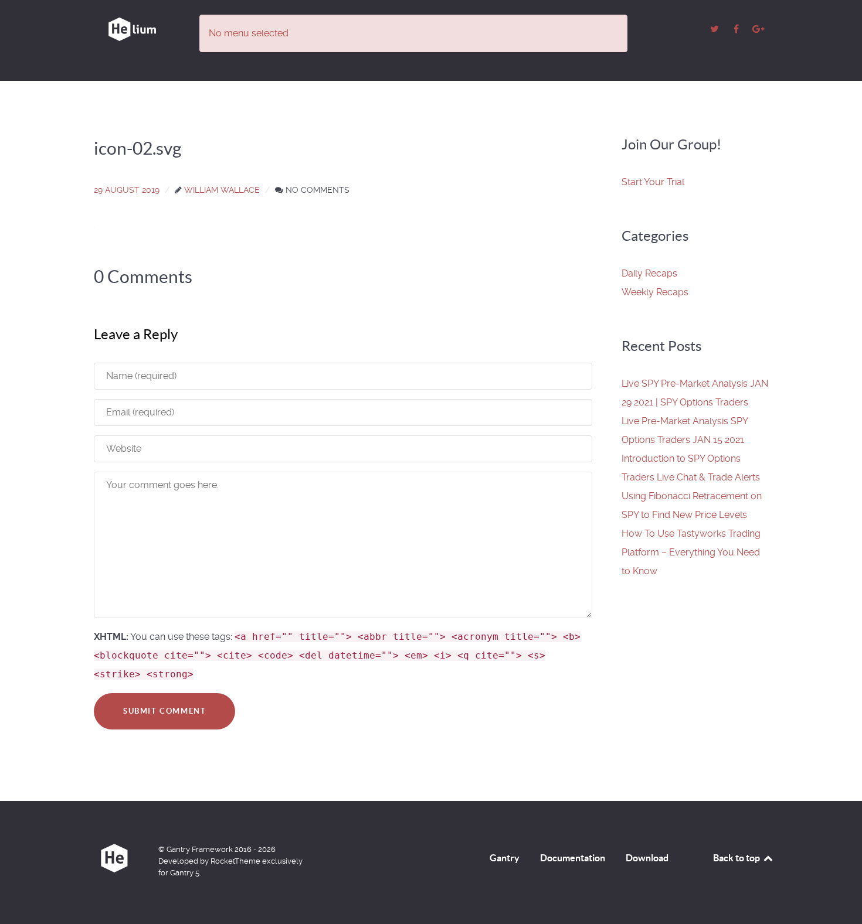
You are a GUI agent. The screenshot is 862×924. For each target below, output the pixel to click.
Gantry (505, 858)
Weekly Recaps (655, 292)
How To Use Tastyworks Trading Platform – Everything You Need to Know (691, 552)
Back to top (737, 858)
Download (647, 858)
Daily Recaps (649, 273)
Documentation (572, 858)
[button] (653, 181)
